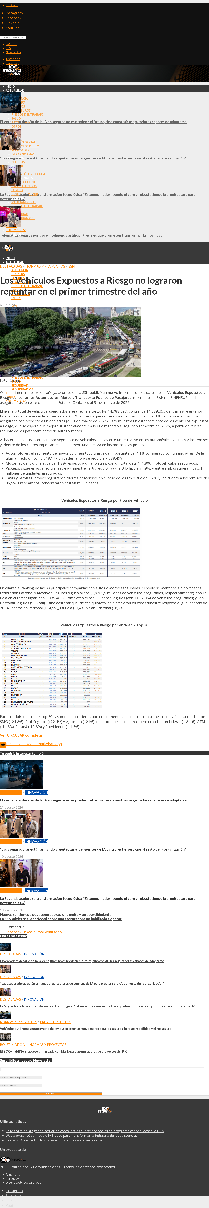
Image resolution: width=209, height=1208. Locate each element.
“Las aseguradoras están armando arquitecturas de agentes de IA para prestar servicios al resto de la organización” (93, 158)
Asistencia (19, 270)
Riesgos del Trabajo (27, 114)
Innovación (36, 792)
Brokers (18, 274)
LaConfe (11, 44)
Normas (12, 302)
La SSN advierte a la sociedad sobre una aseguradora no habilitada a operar (61, 919)
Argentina (13, 59)
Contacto (12, 5)
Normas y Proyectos (45, 266)
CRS (8, 48)
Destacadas (11, 266)
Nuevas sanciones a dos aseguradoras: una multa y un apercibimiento (56, 914)
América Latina (23, 182)
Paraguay (12, 63)
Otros (16, 126)
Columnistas (16, 230)
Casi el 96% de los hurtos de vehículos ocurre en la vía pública (54, 1140)
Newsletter (13, 52)
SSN (71, 266)
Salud (16, 118)
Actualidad (15, 91)
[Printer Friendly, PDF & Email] (3, 744)
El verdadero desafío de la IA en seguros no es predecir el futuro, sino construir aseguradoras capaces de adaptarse (93, 121)
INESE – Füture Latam (28, 174)
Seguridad (19, 385)
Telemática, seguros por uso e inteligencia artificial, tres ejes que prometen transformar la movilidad (81, 235)
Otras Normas (23, 154)
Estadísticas (15, 405)
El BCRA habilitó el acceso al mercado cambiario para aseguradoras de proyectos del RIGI (64, 1051)
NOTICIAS (18, 162)
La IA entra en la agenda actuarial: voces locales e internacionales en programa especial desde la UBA (85, 1130)
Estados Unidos (24, 186)
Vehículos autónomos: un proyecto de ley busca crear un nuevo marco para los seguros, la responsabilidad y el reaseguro (85, 1029)
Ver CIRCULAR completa (21, 735)
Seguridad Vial (23, 218)
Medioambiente (23, 202)
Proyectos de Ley (25, 146)
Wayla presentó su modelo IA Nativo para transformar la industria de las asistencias (71, 1135)
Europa (17, 190)
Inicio (10, 87)
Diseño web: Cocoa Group (23, 1182)
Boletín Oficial (23, 142)
